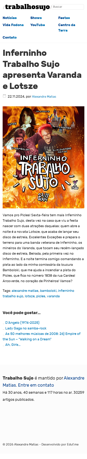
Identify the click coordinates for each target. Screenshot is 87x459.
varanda (53, 296)
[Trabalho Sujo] (27, 7)
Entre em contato (36, 385)
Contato (10, 37)
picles (40, 296)
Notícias (10, 18)
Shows (36, 18)
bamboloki (48, 291)
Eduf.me (73, 444)
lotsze (30, 296)
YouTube (37, 25)
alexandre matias (25, 291)
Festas (64, 18)
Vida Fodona (13, 25)
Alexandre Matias (44, 96)
